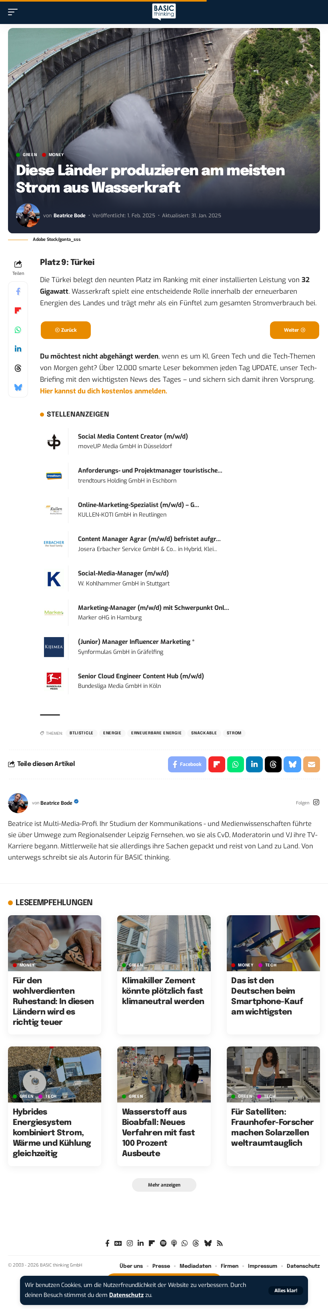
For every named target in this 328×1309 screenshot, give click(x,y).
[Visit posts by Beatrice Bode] (28, 215)
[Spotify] (163, 1243)
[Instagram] (316, 803)
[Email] (311, 764)
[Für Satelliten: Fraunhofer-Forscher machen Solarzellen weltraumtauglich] (273, 1074)
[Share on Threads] (18, 368)
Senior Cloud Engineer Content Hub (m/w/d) (141, 676)
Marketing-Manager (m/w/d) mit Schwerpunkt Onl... (153, 608)
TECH (271, 965)
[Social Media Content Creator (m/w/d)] (54, 441)
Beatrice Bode (70, 215)
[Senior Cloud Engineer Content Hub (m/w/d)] (54, 681)
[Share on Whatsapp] (18, 329)
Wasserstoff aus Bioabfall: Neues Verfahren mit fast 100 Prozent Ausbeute (158, 1133)
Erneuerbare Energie (156, 733)
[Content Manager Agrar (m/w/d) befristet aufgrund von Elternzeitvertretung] (54, 544)
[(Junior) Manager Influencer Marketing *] (54, 646)
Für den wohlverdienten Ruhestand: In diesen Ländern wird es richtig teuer (53, 1002)
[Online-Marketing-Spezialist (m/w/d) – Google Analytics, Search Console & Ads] (54, 509)
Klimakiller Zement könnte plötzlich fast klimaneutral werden (163, 991)
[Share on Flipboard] (18, 310)
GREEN (30, 155)
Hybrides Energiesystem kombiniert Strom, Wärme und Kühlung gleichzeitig (52, 1133)
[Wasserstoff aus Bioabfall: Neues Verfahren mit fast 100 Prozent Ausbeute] (163, 1074)
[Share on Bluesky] (18, 387)
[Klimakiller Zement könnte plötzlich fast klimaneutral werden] (163, 943)
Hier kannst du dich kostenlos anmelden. (103, 391)
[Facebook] (107, 1243)
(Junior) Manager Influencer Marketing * (136, 642)
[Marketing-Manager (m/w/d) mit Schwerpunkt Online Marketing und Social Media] (54, 612)
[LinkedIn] (141, 1243)
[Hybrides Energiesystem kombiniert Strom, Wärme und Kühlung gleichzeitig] (54, 1074)
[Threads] (195, 1243)
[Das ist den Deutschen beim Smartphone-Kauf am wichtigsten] (273, 943)
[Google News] (118, 1243)
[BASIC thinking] (164, 12)
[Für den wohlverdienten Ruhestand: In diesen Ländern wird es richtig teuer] (54, 943)
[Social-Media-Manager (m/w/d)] (54, 578)
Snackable (204, 733)
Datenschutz (126, 1295)
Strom (234, 733)
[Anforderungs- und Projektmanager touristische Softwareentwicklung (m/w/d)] (54, 475)
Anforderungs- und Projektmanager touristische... (150, 471)
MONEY (56, 155)
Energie (112, 733)
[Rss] (219, 1243)
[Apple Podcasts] (174, 1243)
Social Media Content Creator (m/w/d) (133, 437)
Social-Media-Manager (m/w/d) (123, 573)
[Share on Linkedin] (18, 349)
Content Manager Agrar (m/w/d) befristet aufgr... (149, 539)
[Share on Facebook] (18, 291)
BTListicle (82, 733)
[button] (285, 1290)
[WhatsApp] (185, 1243)
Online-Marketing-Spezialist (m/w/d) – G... (138, 505)
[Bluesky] (208, 1243)
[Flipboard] (151, 1243)
